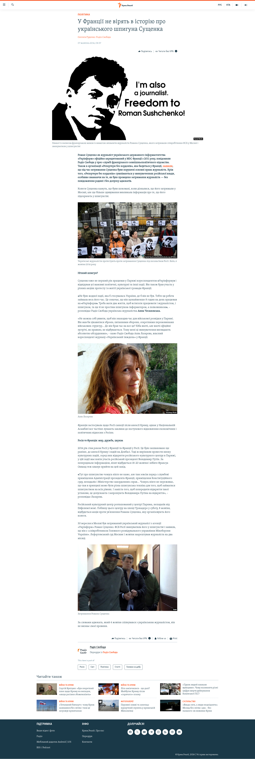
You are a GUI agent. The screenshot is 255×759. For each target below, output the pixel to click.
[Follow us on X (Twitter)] (137, 732)
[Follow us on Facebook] (130, 732)
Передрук (87, 736)
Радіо (39, 736)
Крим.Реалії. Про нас (93, 731)
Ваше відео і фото (46, 731)
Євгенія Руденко (86, 37)
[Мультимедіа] (236, 5)
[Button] (145, 51)
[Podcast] (172, 732)
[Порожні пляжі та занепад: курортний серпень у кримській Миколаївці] (108, 705)
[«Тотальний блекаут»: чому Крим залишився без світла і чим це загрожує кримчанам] (47, 705)
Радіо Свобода (103, 37)
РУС (220, 5)
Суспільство (189, 701)
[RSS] (165, 732)
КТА (228, 5)
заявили (168, 166)
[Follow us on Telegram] (151, 732)
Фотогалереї (127, 701)
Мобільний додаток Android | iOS (54, 742)
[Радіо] (245, 5)
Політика (84, 14)
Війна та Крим (66, 685)
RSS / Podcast (43, 747)
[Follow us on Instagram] (158, 732)
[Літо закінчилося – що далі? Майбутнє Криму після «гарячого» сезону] (108, 689)
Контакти (87, 742)
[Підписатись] (179, 732)
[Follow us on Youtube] (144, 732)
